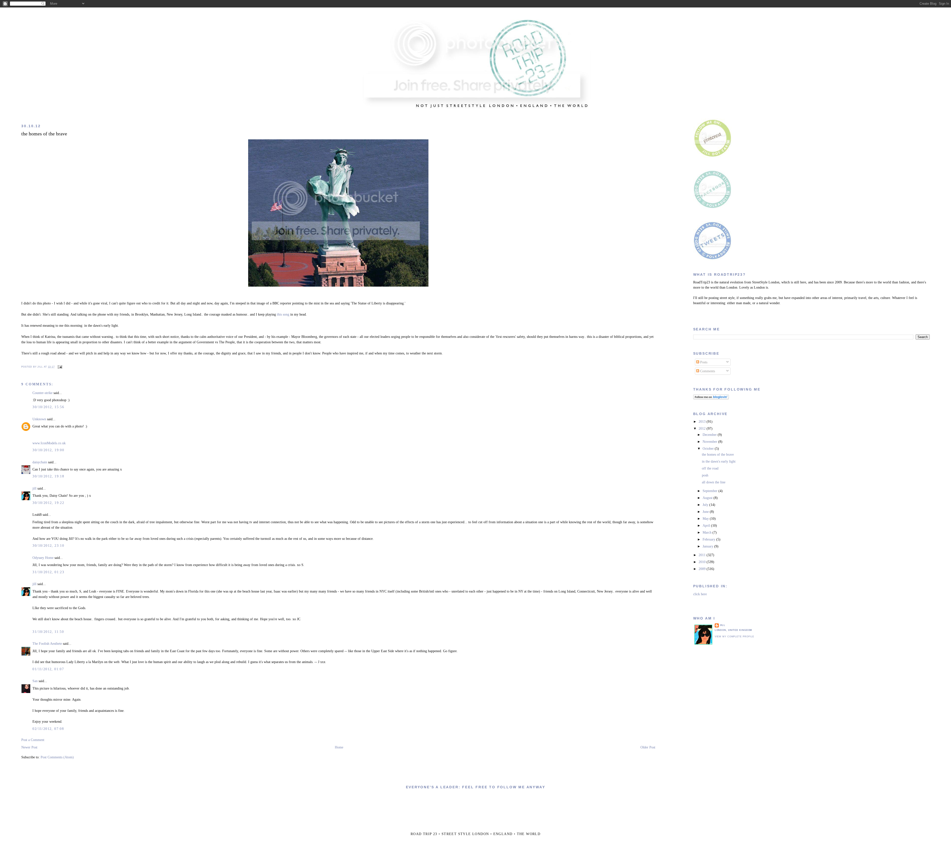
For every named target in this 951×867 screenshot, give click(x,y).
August (708, 498)
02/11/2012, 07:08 (48, 729)
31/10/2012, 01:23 (48, 572)
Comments (707, 371)
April (707, 525)
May (706, 518)
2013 (703, 421)
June (706, 512)
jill (34, 488)
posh (705, 475)
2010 (703, 562)
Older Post (647, 747)
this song (283, 314)
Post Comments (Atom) (57, 757)
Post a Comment (32, 740)
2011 (703, 555)
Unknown (39, 419)
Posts (703, 362)
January (708, 546)
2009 (703, 569)
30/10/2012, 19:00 (48, 450)
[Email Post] (59, 367)
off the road (710, 468)
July (706, 505)
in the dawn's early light (719, 461)
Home (339, 747)
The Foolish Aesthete (47, 643)
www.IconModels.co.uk (49, 443)
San (35, 681)
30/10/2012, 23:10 (48, 545)
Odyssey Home (42, 558)
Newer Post (29, 747)
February (709, 539)
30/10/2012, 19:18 (48, 476)
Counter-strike (42, 393)
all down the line (713, 482)
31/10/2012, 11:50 (48, 632)
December (710, 435)
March (708, 532)
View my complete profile (734, 636)
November (710, 442)
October (709, 448)
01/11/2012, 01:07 (48, 669)
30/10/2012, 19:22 (48, 503)
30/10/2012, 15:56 (48, 407)
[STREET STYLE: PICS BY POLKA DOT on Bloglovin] (711, 398)
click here (700, 594)
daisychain (39, 462)
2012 (703, 428)
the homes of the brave (44, 133)
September (710, 491)
